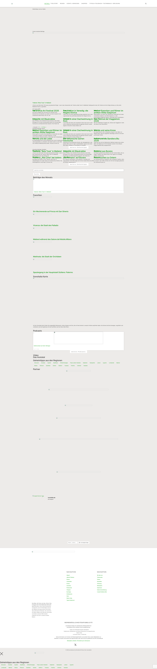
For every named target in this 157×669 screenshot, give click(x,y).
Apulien (49, 362)
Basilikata (55, 362)
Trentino (73, 365)
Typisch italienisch (95, 3)
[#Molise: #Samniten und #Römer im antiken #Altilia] (47, 517)
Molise (35, 365)
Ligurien (105, 362)
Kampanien (92, 362)
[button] (152, 3)
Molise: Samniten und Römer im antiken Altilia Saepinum (108, 111)
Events (69, 3)
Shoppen (84, 3)
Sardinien (48, 365)
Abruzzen (36, 362)
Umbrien (79, 365)
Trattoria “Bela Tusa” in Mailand (78, 19)
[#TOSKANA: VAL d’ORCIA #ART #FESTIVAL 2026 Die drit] (59, 521)
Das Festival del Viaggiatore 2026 (107, 120)
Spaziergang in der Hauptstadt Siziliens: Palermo (53, 272)
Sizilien (54, 365)
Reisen (62, 3)
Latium (98, 362)
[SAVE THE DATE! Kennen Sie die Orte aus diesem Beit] (84, 516)
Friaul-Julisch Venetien (75, 362)
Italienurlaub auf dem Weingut (42, 345)
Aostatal (43, 362)
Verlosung (116, 3)
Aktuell (47, 3)
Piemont (42, 365)
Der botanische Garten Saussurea (73, 139)
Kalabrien (85, 362)
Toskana (66, 365)
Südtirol (60, 365)
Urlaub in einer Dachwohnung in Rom (78, 120)
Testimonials (107, 3)
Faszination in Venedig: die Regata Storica (75, 111)
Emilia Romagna (64, 362)
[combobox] (78, 170)
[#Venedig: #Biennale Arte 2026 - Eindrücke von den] (109, 510)
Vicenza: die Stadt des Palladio (45, 225)
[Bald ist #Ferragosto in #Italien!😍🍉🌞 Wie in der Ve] (97, 514)
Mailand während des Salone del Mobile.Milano (52, 239)
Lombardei (111, 362)
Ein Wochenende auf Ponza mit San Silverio (50, 211)
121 (42, 127)
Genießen (75, 3)
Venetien (86, 365)
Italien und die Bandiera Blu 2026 (106, 139)
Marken (118, 362)
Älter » (44, 127)
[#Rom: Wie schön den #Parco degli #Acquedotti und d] (72, 515)
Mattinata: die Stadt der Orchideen (47, 257)
